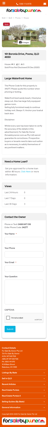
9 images (24, 42)
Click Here (26, 171)
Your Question (11, 276)
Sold (3, 18)
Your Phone (10, 248)
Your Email (10, 262)
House (26, 18)
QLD (10, 18)
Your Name (11, 233)
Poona (17, 18)
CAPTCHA (9, 309)
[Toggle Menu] (4, 3)
